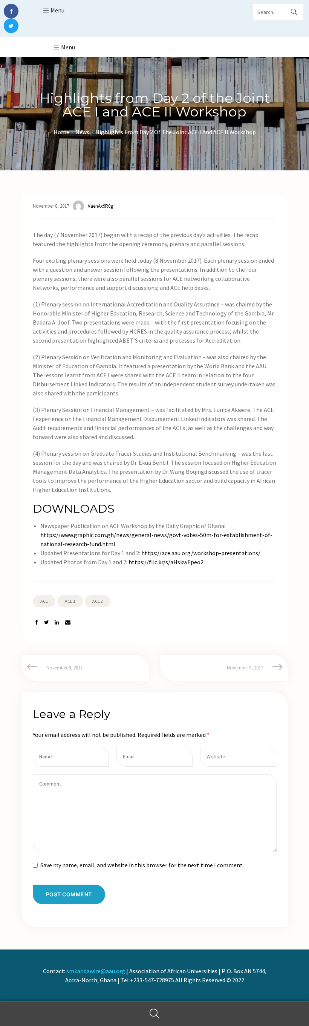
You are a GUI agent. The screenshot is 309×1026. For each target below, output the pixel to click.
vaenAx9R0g (100, 206)
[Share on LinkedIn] (57, 622)
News (82, 132)
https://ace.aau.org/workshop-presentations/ (200, 553)
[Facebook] (11, 11)
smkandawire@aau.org (95, 971)
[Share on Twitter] (46, 622)
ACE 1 (70, 601)
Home (61, 132)
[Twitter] (11, 25)
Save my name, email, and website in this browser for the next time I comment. (142, 865)
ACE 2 (97, 601)
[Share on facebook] (36, 622)
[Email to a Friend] (67, 622)
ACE (44, 601)
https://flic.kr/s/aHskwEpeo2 (165, 562)
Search (154, 1013)
